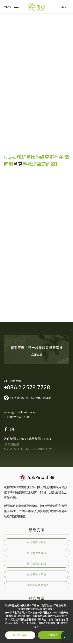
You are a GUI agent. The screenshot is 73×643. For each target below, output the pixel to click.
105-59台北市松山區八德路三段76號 (30, 398)
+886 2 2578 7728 (27, 387)
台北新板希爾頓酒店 (36, 585)
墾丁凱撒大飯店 (36, 563)
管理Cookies (20, 635)
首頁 (18, 164)
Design (39, 448)
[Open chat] (66, 636)
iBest (49, 448)
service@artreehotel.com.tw (20, 412)
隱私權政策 (11, 444)
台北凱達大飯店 (36, 574)
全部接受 (53, 635)
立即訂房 (36, 354)
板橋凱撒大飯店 (36, 552)
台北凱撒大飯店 (36, 542)
